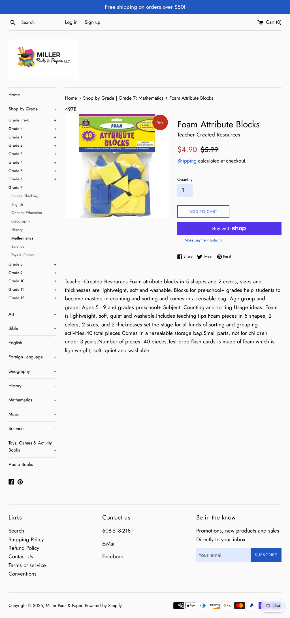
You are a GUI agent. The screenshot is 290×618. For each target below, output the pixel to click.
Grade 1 (32, 137)
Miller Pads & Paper (64, 605)
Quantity (185, 179)
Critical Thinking (24, 196)
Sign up (93, 22)
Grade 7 (32, 187)
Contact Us (20, 556)
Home (14, 94)
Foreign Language (32, 357)
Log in (71, 22)
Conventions (22, 574)
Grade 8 (32, 264)
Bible (32, 328)
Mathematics (22, 238)
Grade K (32, 128)
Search (16, 530)
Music (32, 414)
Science (17, 246)
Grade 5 (32, 171)
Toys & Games (22, 255)
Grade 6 (32, 179)
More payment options (203, 240)
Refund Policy (23, 548)
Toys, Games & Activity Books (32, 447)
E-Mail (109, 544)
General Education (26, 212)
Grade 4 (32, 162)
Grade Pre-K (32, 120)
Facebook (113, 556)
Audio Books (20, 464)
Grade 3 (32, 154)
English (17, 204)
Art (32, 314)
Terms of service (27, 565)
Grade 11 (32, 289)
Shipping (187, 160)
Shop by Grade (32, 109)
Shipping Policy (26, 539)
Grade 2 (32, 145)
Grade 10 (32, 281)
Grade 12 (32, 298)
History (17, 229)
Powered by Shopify (103, 605)
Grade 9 (32, 272)
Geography (20, 221)
